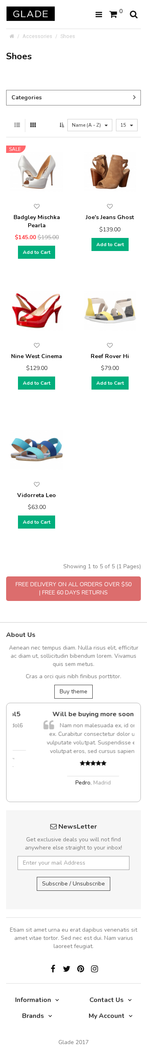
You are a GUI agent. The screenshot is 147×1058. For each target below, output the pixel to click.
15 (123, 125)
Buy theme (73, 691)
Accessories (37, 36)
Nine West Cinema (36, 356)
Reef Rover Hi (110, 356)
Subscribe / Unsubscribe (73, 884)
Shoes (67, 36)
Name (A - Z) (87, 125)
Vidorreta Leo (36, 495)
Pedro (67, 783)
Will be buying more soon (77, 714)
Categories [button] (26, 97)
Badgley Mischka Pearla (36, 221)
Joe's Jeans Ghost (110, 217)
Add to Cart (36, 252)
